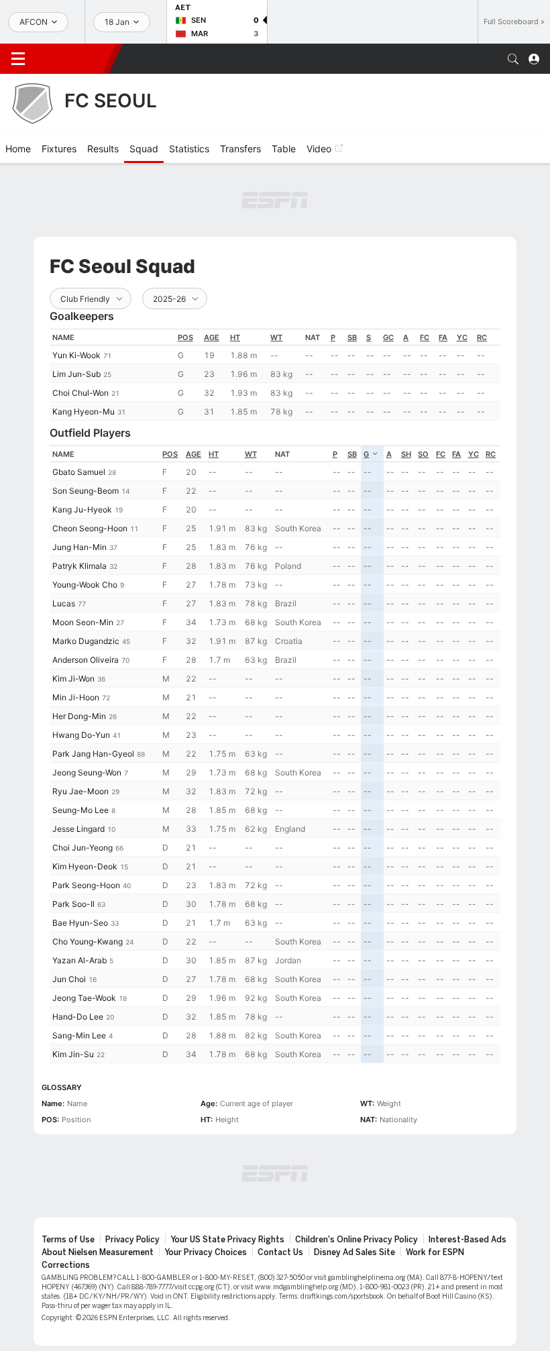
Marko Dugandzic (85, 641)
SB (352, 337)
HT (235, 337)
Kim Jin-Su (73, 1054)
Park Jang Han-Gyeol (93, 754)
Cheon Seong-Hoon (89, 528)
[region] (275, 375)
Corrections (66, 1265)
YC (462, 337)
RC (482, 337)
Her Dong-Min (79, 716)
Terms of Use (68, 1239)
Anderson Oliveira (85, 660)
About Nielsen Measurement (98, 1252)
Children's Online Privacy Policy (356, 1239)
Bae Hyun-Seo (80, 923)
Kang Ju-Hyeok (82, 509)
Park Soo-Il (73, 904)
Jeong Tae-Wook (84, 998)
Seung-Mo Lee (80, 810)
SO (423, 454)
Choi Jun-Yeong (82, 848)
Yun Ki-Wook (76, 355)
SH (406, 454)
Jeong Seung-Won (86, 772)
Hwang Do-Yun (81, 735)
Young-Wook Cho (84, 585)
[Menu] (18, 59)
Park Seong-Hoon (86, 885)
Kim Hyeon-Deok (84, 866)
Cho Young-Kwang (87, 941)
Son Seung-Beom (85, 491)
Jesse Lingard (78, 829)
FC (424, 337)
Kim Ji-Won (73, 678)
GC (388, 337)
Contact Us (280, 1252)
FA (443, 337)
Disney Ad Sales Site (354, 1252)
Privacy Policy (132, 1239)
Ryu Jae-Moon (80, 791)
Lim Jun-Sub (76, 374)
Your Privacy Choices (205, 1252)
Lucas (63, 603)
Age (211, 337)
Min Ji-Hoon (75, 697)
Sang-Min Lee (79, 1035)
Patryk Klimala (79, 566)
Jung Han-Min (79, 547)
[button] (513, 59)
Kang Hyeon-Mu (83, 412)
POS (185, 337)
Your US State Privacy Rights (227, 1239)
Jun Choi (69, 979)
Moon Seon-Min (82, 622)
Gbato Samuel (78, 472)
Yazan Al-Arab (79, 960)
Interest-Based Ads (467, 1239)
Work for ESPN (435, 1252)
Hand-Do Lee (77, 1017)
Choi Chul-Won (80, 393)
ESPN (72, 58)
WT (276, 337)
